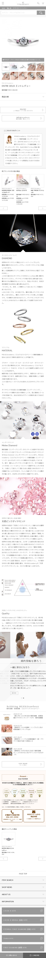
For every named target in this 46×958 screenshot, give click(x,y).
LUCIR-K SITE (9, 911)
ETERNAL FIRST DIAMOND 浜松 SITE (19, 929)
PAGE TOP (23, 873)
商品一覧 (9, 8)
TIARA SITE (8, 938)
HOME (3, 8)
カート (43, 3)
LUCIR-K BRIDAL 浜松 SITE (15, 920)
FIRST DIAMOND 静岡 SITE (15, 947)
